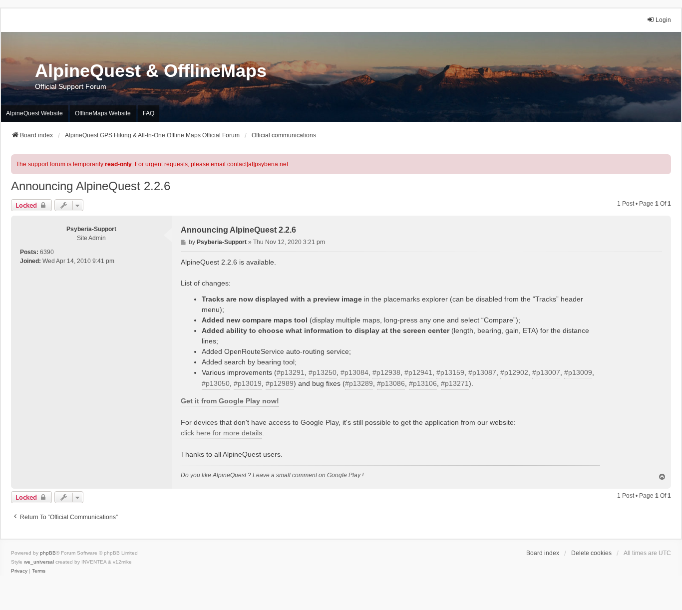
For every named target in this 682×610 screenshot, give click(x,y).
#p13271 (455, 383)
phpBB (48, 553)
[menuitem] (19, 571)
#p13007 (546, 372)
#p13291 (291, 372)
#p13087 (482, 372)
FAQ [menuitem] (148, 113)
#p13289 (359, 383)
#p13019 (248, 383)
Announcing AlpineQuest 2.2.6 (90, 186)
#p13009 (578, 372)
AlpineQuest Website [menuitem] (34, 113)
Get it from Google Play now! (230, 401)
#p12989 (280, 383)
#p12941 (418, 372)
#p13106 (423, 383)
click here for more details (221, 433)
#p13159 (450, 372)
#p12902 (514, 372)
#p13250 (323, 372)
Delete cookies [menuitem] (591, 553)
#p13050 (216, 383)
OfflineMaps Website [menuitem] (103, 113)
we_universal (39, 562)
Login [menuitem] (663, 19)
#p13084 (354, 372)
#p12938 (386, 372)
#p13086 (391, 383)
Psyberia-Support (91, 229)
